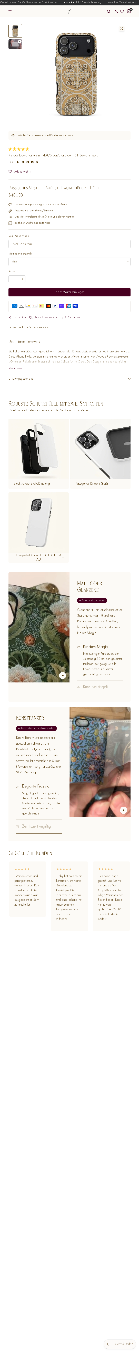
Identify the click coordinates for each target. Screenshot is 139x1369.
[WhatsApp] (32, 162)
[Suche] (108, 11)
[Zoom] (121, 28)
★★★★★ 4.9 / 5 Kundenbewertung (67, 2)
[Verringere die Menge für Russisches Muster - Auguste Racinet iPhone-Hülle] (11, 279)
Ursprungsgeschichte (20, 378)
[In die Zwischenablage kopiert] (37, 162)
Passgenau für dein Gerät (92, 484)
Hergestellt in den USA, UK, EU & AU (38, 558)
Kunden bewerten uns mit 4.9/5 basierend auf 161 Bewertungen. (53, 155)
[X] (23, 162)
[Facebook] (18, 162)
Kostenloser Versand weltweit (106, 2)
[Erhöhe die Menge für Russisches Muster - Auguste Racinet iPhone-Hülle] (22, 279)
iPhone (20, 356)
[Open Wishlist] (121, 11)
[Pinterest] (28, 162)
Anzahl (12, 271)
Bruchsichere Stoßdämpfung (32, 484)
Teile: (11, 162)
